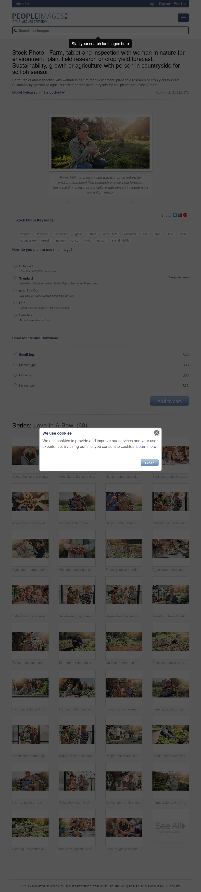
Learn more (146, 446)
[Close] (156, 433)
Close (149, 462)
